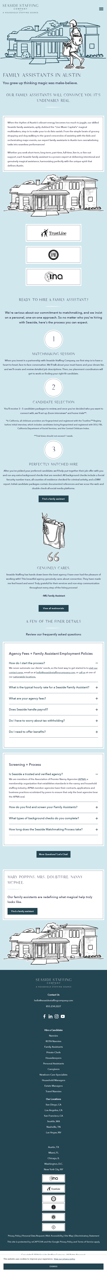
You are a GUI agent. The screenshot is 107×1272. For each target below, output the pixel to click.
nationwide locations (24, 676)
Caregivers (53, 1069)
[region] (53, 1263)
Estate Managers (53, 1085)
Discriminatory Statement (87, 1235)
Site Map (69, 1235)
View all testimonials (53, 608)
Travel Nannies (53, 1091)
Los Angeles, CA (53, 1110)
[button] (53, 663)
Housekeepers (53, 1058)
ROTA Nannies (53, 1041)
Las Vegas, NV (53, 1132)
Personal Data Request (33, 1235)
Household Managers (53, 1080)
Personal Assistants (53, 1063)
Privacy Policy (14, 1235)
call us (82, 672)
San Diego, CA (53, 1104)
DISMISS (53, 1266)
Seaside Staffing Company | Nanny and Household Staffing (20, 8)
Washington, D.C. (53, 1163)
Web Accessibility (54, 1235)
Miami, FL (53, 1152)
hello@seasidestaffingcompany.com (55, 672)
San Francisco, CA (53, 1115)
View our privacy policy (64, 1259)
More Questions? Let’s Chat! (53, 854)
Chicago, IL (53, 1158)
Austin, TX (53, 1147)
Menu (101, 9)
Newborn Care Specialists (53, 1074)
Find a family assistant (53, 498)
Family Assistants (53, 1046)
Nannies (53, 1035)
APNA (82, 779)
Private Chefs (53, 1052)
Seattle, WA (53, 1121)
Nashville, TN (54, 1127)
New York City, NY (53, 1169)
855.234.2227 (53, 1006)
